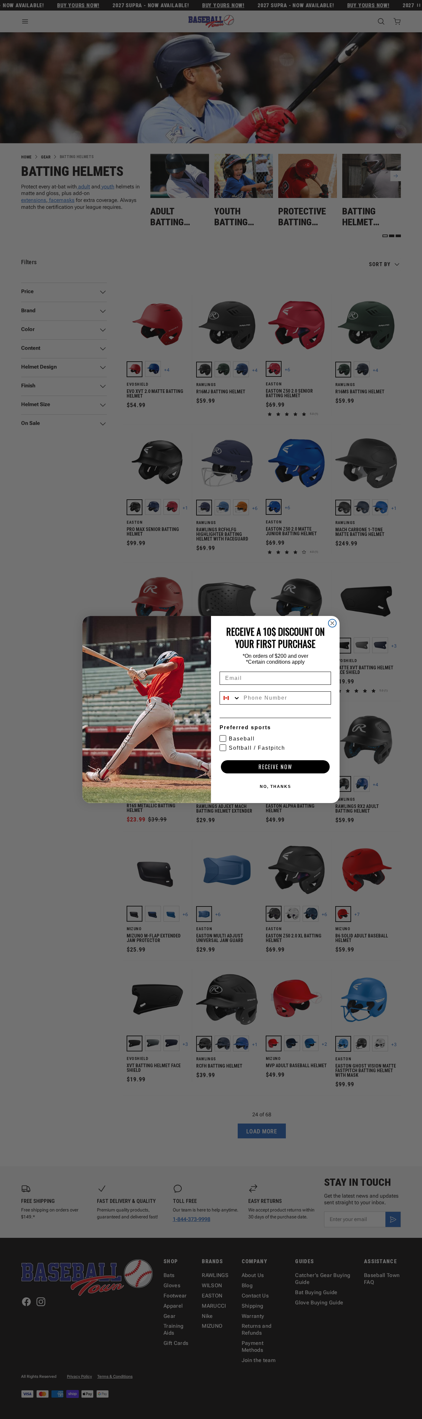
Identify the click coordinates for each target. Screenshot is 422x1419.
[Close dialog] (332, 623)
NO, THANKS (275, 786)
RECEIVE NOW (275, 767)
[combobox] (230, 698)
